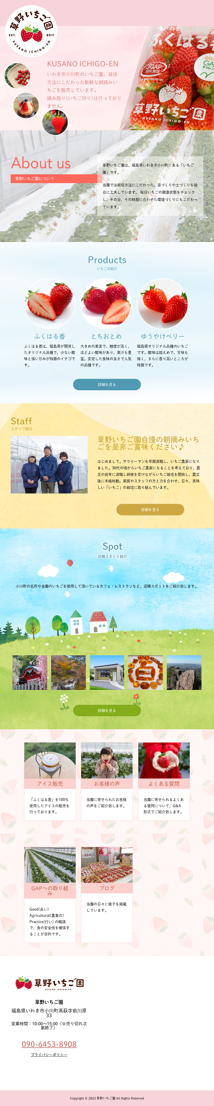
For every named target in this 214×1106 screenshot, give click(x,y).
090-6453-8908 (49, 1044)
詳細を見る (107, 384)
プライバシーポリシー (49, 1054)
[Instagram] (46, 1069)
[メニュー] (206, 8)
